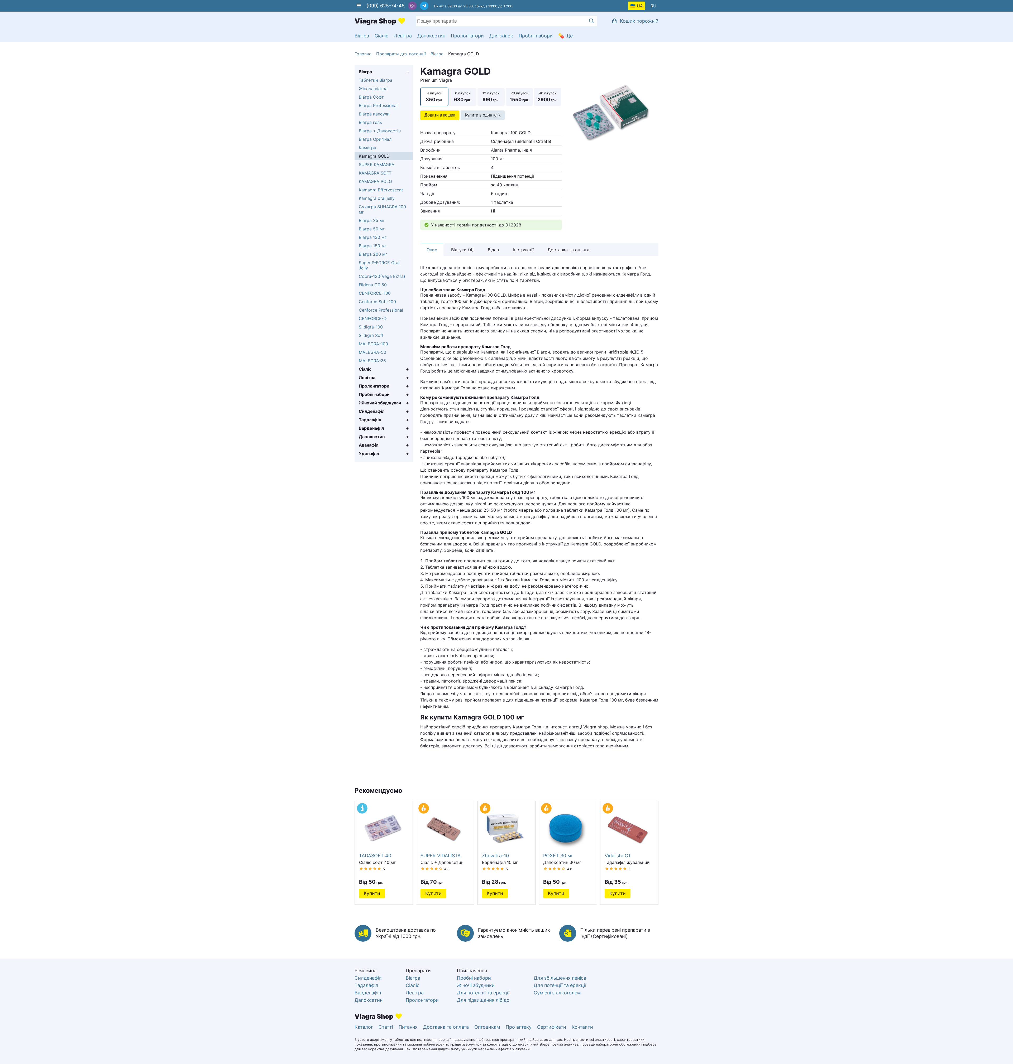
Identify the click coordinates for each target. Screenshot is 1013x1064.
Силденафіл (372, 411)
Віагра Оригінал (375, 139)
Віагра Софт (371, 97)
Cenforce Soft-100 (377, 301)
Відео (493, 249)
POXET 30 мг (558, 855)
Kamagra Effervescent (381, 189)
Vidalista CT (618, 855)
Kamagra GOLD (374, 156)
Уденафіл (369, 453)
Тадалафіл (370, 419)
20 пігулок (519, 96)
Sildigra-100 (371, 327)
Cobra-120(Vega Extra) (382, 276)
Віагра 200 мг (373, 254)
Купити (372, 893)
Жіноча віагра (373, 88)
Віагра (362, 35)
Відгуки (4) (462, 249)
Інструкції (523, 249)
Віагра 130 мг (372, 237)
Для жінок (501, 35)
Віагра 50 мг (372, 228)
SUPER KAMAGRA (376, 164)
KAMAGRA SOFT (375, 173)
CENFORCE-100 (375, 293)
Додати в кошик (439, 115)
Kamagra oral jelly (377, 198)
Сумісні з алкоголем (557, 992)
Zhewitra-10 (495, 855)
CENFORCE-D (373, 318)
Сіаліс (381, 35)
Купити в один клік (482, 115)
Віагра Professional (378, 105)
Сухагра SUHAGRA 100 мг (382, 209)
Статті (386, 1027)
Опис (432, 249)
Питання (408, 1027)
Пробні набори (536, 35)
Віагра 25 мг (372, 220)
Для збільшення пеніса (560, 978)
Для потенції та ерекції (483, 992)
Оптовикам (487, 1027)
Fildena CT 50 (373, 284)
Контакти (582, 1027)
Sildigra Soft (371, 335)
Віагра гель (370, 122)
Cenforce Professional (381, 310)
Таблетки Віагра (375, 80)
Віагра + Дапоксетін (380, 130)
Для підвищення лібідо (483, 1000)
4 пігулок (434, 96)
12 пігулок (491, 96)
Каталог (364, 1027)
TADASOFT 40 (375, 855)
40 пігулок (547, 96)
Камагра (367, 147)
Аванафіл (369, 445)
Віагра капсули (374, 114)
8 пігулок (462, 96)
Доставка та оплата (568, 249)
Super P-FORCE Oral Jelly (379, 265)
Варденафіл (371, 428)
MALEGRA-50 (372, 352)
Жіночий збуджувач (380, 402)
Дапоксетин (431, 35)
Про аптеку (519, 1027)
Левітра (403, 35)
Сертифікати (551, 1027)
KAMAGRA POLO (375, 181)
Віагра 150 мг (372, 245)
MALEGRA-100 (373, 343)
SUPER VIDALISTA (441, 855)
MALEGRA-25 (372, 360)
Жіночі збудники (476, 985)
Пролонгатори (467, 35)
